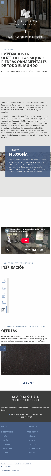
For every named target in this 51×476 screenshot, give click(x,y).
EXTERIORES (7, 448)
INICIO (4, 426)
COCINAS (6, 444)
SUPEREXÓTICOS (35, 448)
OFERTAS (32, 452)
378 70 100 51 (26, 417)
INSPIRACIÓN (7, 432)
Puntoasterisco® (14, 470)
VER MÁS (28, 383)
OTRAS (5, 452)
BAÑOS (5, 436)
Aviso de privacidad (6, 466)
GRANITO (32, 440)
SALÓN (5, 440)
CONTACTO (32, 426)
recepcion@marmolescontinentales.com (26, 414)
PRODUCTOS (32, 432)
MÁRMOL (32, 436)
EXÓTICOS (32, 444)
